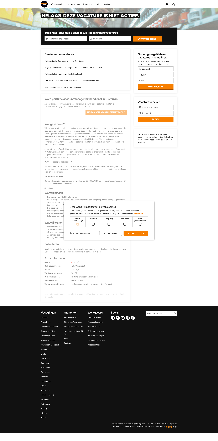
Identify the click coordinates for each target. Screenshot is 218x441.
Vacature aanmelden (96, 340)
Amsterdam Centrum (49, 326)
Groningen (45, 372)
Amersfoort (46, 322)
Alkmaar (44, 317)
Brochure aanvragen (96, 336)
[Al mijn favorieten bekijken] (166, 4)
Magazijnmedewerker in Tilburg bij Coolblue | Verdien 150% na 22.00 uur (75, 67)
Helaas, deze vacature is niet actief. (106, 112)
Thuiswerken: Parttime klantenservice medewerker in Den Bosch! (72, 80)
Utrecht (44, 413)
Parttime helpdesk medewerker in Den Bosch (63, 74)
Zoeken (155, 119)
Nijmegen (45, 399)
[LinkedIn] (113, 318)
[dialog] (109, 220)
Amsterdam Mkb (48, 331)
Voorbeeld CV (70, 317)
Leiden (43, 386)
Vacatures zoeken (147, 39)
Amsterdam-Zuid (48, 340)
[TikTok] (128, 318)
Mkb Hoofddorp (47, 395)
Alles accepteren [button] (136, 233)
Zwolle (43, 417)
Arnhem (44, 349)
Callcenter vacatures (63, 294)
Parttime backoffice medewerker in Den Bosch (64, 61)
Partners (67, 343)
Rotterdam (45, 404)
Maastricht (45, 390)
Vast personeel (94, 326)
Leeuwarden (46, 381)
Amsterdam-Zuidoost (50, 345)
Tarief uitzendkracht (96, 331)
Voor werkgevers (73, 4)
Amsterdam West (48, 336)
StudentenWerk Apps (73, 322)
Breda (43, 354)
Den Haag (45, 363)
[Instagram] (118, 318)
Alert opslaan (156, 87)
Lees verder (138, 213)
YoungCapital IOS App (73, 326)
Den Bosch (45, 358)
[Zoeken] (173, 4)
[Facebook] (133, 318)
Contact (107, 4)
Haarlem (44, 376)
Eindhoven (45, 367)
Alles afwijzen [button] (111, 233)
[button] (80, 233)
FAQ (65, 338)
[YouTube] (123, 318)
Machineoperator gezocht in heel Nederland (63, 87)
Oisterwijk (49, 294)
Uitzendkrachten (94, 317)
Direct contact (94, 345)
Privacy (126, 426)
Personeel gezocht (95, 322)
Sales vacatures (80, 294)
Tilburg (44, 408)
